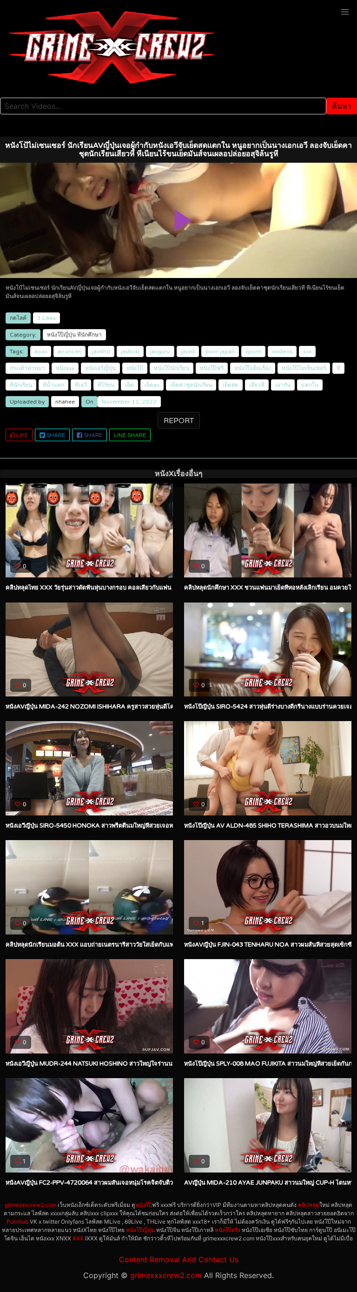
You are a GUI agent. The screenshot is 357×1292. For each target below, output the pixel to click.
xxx (307, 351)
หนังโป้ (134, 368)
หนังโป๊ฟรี (212, 368)
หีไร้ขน (106, 385)
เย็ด (129, 385)
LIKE (21, 435)
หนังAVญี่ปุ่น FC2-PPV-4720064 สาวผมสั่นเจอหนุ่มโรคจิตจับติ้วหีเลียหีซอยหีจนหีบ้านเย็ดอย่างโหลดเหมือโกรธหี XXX (158, 1182)
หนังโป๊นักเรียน (171, 368)
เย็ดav (152, 385)
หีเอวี (81, 385)
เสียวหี (256, 385)
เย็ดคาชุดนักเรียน (191, 385)
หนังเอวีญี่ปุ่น (100, 368)
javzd (188, 351)
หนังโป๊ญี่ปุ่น (61, 334)
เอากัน (283, 385)
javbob (130, 351)
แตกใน (309, 385)
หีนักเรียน (21, 385)
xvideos (282, 351)
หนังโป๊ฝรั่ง (227, 1229)
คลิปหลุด (308, 1204)
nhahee (65, 401)
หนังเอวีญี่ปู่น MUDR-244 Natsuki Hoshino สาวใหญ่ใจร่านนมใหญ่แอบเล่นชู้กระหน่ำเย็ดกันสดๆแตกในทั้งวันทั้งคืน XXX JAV (171, 1063)
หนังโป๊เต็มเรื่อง (252, 368)
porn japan (220, 351)
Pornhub (17, 1221)
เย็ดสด (230, 385)
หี (338, 368)
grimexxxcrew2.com (30, 1204)
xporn (253, 351)
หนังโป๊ (143, 1204)
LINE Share (130, 435)
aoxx (40, 351)
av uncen (69, 351)
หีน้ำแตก (53, 385)
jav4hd (101, 351)
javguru (160, 351)
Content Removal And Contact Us (178, 1259)
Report (179, 420)
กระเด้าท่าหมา (27, 368)
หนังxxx (65, 368)
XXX (78, 1238)
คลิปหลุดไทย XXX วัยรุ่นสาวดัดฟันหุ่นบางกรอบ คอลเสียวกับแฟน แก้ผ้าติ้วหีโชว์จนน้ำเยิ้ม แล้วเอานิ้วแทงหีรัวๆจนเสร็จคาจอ (163, 587)
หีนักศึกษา (89, 334)
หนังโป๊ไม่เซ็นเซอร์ (304, 368)
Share (55, 435)
